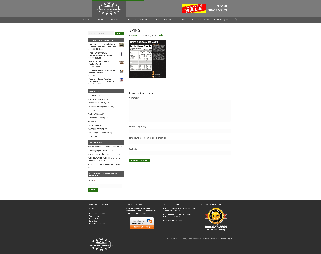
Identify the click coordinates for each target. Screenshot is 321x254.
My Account (93, 208)
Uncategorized (94, 136)
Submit (93, 189)
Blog (90, 211)
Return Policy (94, 216)
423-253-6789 (175, 211)
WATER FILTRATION (96, 129)
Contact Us (93, 221)
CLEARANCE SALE (95, 95)
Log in (229, 239)
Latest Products (94, 125)
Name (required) (137, 126)
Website (133, 148)
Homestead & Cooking (108, 20)
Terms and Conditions (97, 213)
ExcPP (90, 121)
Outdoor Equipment (137, 20)
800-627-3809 (217, 10)
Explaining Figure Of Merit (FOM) (101, 150)
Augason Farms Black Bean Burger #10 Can (106, 154)
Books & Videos (94, 114)
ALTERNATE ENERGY (96, 99)
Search (119, 33)
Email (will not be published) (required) (148, 137)
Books (86, 20)
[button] (91, 19)
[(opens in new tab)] (194, 8)
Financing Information (97, 223)
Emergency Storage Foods (193, 20)
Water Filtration (163, 20)
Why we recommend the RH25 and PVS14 (105, 146)
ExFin (90, 110)
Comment (134, 97)
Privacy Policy (94, 218)
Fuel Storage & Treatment (98, 133)
